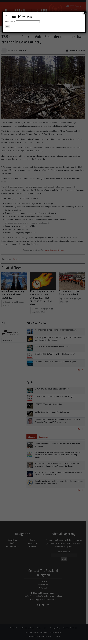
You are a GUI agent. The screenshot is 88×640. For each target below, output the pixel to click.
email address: (10, 22)
